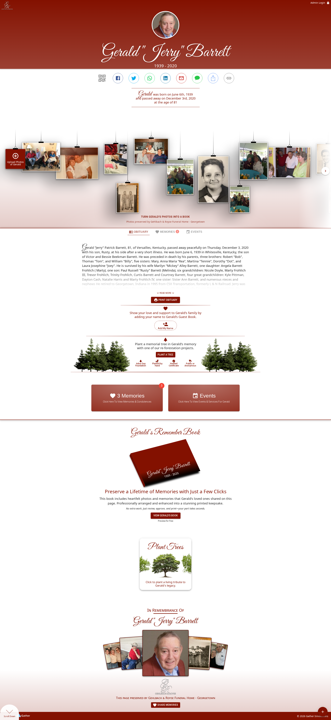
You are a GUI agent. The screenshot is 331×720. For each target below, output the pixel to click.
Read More (165, 293)
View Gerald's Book (165, 515)
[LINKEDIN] (165, 78)
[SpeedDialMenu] (323, 712)
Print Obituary (167, 300)
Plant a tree (165, 354)
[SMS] (197, 78)
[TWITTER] (134, 78)
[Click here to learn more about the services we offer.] (165, 687)
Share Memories (167, 704)
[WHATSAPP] (149, 78)
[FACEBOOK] (118, 78)
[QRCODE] (102, 78)
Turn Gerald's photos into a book (165, 216)
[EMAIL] (181, 78)
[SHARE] (213, 78)
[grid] (165, 173)
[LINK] (229, 78)
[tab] (139, 231)
